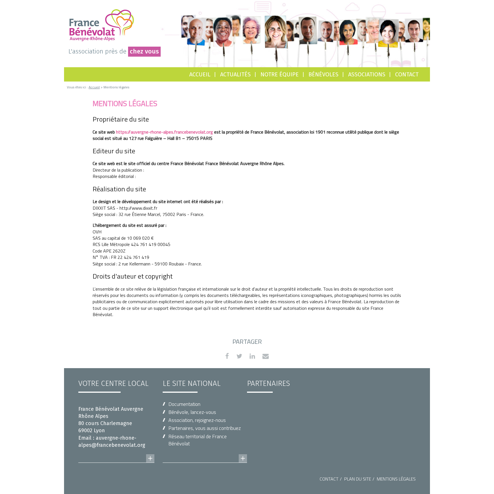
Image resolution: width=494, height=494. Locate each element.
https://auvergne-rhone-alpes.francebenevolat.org (164, 131)
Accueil (199, 74)
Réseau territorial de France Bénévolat (197, 440)
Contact (407, 74)
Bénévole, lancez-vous (192, 412)
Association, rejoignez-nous (197, 420)
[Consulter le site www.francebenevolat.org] (205, 453)
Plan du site (357, 478)
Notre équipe (279, 74)
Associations (366, 74)
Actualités (235, 74)
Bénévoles (323, 74)
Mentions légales (396, 478)
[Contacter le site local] (116, 453)
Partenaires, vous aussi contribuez (204, 428)
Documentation (184, 404)
